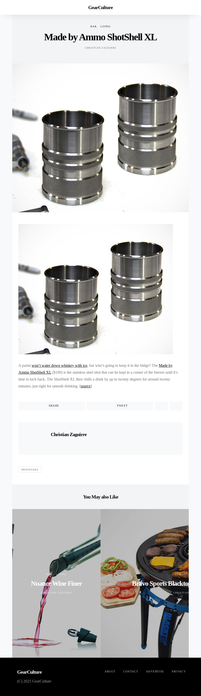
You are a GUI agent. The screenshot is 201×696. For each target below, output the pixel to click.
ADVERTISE (155, 671)
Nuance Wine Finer (56, 583)
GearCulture (100, 7)
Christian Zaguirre (100, 47)
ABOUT (110, 671)
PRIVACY (179, 671)
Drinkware (29, 469)
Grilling (182, 574)
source (86, 386)
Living (105, 26)
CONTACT (130, 671)
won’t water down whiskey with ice (59, 365)
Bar (93, 26)
